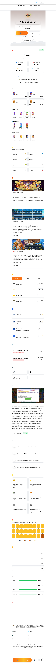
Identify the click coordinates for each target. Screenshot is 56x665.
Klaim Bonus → (16, 205)
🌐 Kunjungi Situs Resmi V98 (28, 36)
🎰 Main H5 (34, 33)
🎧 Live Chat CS (31, 639)
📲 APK (42, 2)
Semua (16, 278)
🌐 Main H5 (30, 631)
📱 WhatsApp (14, 639)
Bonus (28, 278)
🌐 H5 (37, 2)
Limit (39, 278)
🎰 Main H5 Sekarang (22, 660)
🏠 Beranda (14, 631)
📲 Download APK (15, 635)
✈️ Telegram (30, 635)
